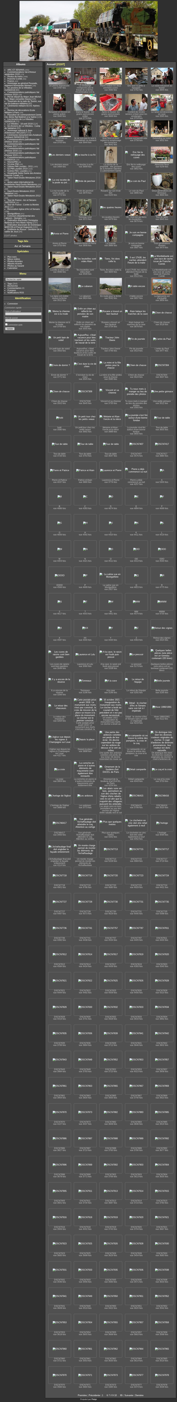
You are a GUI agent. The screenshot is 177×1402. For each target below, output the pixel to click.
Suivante (128, 1395)
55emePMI (12, 162)
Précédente (94, 1395)
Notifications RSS (15, 292)
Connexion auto (14, 325)
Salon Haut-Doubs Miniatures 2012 (24, 195)
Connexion (12, 304)
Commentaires (14, 288)
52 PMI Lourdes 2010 (17, 169)
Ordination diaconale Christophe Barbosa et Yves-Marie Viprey (21, 221)
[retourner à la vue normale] (163, 64)
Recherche (12, 286)
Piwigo (94, 1399)
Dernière (139, 1395)
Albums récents (14, 263)
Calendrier (12, 268)
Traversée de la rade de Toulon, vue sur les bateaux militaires (22, 102)
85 (121, 1395)
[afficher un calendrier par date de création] (173, 64)
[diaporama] (158, 64)
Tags (9, 283)
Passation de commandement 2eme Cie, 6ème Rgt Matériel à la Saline (22, 116)
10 (115, 1395)
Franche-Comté (14, 79)
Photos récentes (15, 261)
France (10, 81)
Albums (20, 64)
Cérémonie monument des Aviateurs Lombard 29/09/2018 (23, 136)
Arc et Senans (23, 246)
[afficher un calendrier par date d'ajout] (168, 64)
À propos (11, 290)
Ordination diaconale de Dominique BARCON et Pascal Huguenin (22, 226)
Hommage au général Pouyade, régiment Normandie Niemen (21, 84)
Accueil (51, 64)
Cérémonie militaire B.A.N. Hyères (23, 106)
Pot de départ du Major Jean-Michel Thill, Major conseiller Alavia (22, 98)
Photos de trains (15, 76)
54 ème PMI (13, 164)
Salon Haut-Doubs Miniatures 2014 (24, 186)
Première (82, 1395)
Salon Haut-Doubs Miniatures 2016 (24, 178)
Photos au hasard (15, 266)
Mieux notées (13, 259)
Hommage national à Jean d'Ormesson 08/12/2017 (18, 131)
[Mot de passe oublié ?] (38, 329)
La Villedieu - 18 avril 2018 (20, 124)
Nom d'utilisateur (13, 311)
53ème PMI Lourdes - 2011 (20, 166)
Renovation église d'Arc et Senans (23, 209)
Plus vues (12, 257)
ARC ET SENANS (15, 70)
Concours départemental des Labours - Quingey (19, 217)
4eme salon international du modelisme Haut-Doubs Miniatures (20, 183)
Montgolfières (13, 213)
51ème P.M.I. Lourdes (17, 171)
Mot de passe (11, 318)
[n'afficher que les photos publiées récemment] (39, 64)
